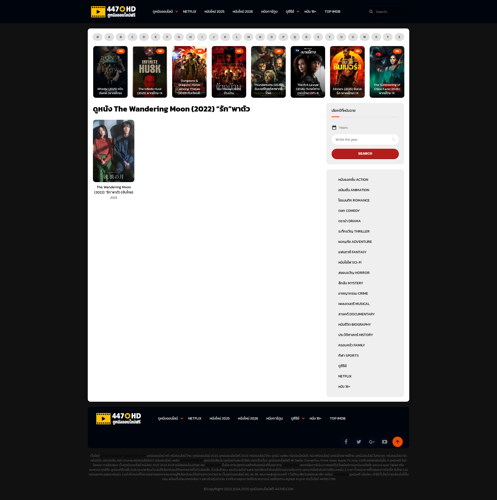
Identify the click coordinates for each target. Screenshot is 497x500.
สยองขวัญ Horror (354, 272)
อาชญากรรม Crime (353, 293)
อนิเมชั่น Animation (353, 190)
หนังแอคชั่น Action (353, 179)
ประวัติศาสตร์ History (355, 335)
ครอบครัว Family (351, 345)
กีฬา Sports (348, 355)
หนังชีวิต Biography (354, 324)
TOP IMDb (332, 11)
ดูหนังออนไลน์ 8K (111, 455)
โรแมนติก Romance (354, 200)
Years (343, 127)
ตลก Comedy (349, 210)
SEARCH (365, 153)
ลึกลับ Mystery (350, 283)
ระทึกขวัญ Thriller (354, 231)
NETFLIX (189, 11)
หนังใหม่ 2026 (243, 11)
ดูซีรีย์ (290, 11)
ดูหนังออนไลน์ (163, 11)
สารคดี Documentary (356, 314)
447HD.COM (213, 465)
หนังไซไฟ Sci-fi (349, 262)
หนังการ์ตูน (269, 11)
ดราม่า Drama (349, 221)
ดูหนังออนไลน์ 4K (134, 455)
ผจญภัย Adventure (355, 241)
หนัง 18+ (310, 11)
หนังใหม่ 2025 (214, 11)
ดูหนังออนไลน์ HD (191, 460)
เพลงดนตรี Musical (354, 304)
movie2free (341, 474)
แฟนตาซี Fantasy (352, 252)
